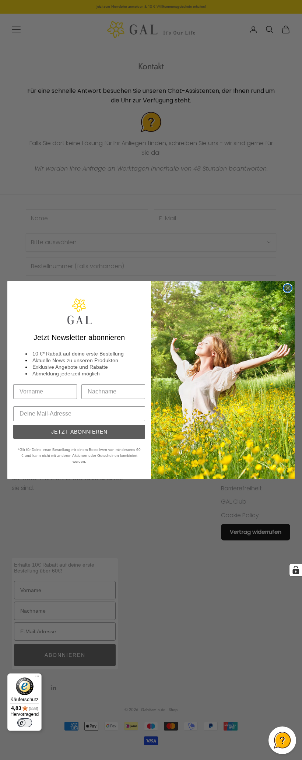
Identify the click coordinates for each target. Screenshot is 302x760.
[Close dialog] (288, 288)
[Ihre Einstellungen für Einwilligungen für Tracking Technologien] (295, 570)
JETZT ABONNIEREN (79, 432)
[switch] (24, 722)
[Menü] (37, 677)
